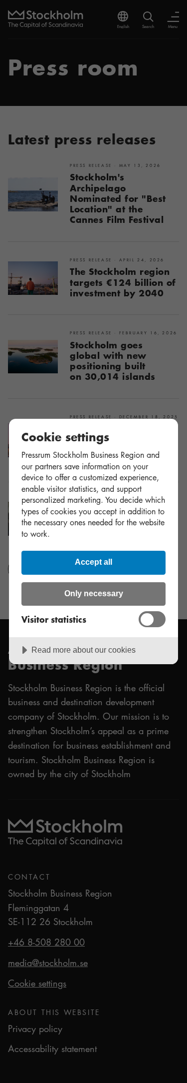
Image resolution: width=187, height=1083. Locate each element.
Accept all (93, 561)
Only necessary (93, 593)
